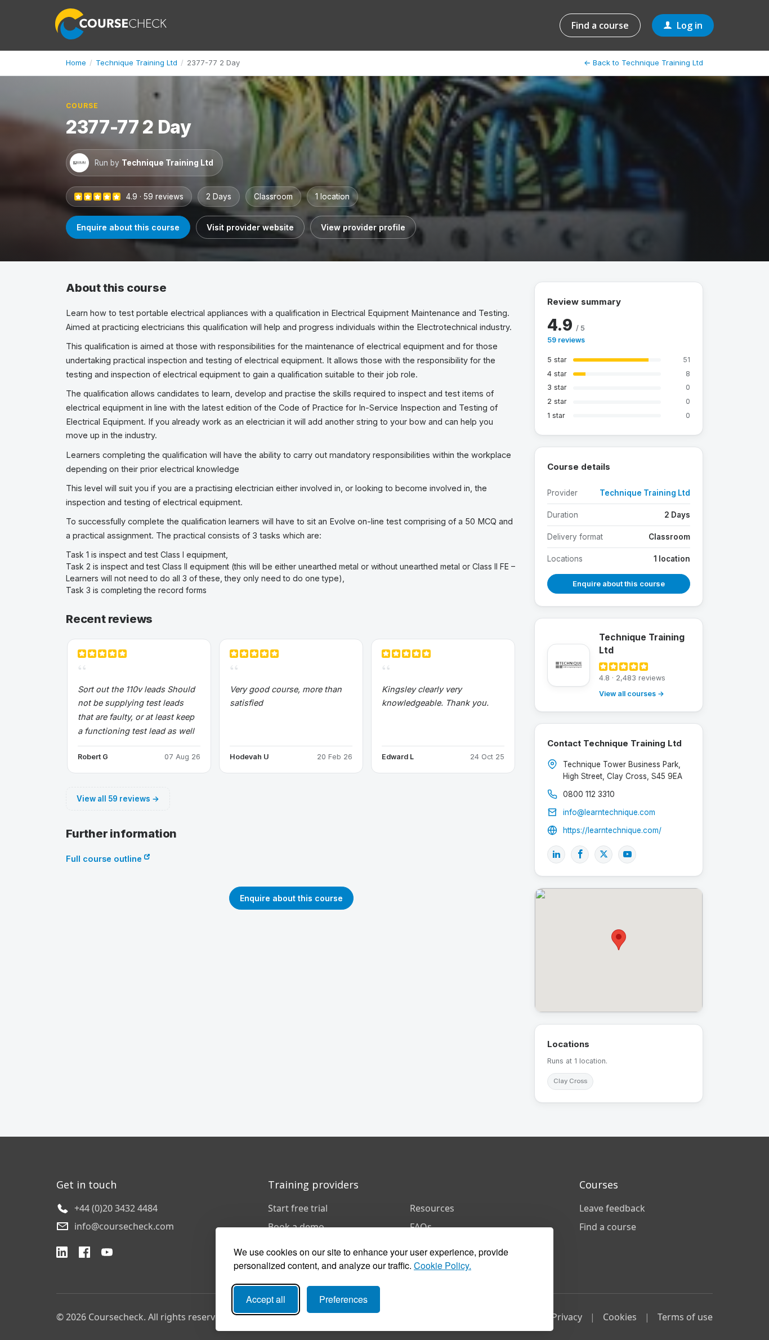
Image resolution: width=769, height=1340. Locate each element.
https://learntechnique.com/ (612, 830)
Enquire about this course (128, 227)
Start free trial (298, 1208)
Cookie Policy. (442, 1265)
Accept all (265, 1299)
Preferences (343, 1299)
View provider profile (363, 227)
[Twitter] (603, 854)
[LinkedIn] (556, 854)
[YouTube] (107, 1253)
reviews (566, 340)
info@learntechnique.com (609, 812)
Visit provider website (250, 227)
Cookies (620, 1317)
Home (76, 62)
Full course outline (105, 858)
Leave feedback (612, 1208)
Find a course (600, 25)
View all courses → (631, 693)
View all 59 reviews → (118, 798)
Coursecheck (117, 23)
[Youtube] (627, 854)
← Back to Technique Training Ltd (643, 62)
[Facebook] (580, 854)
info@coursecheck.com (124, 1226)
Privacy (567, 1317)
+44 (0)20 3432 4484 (116, 1208)
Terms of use (685, 1317)
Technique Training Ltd (136, 62)
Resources (432, 1208)
